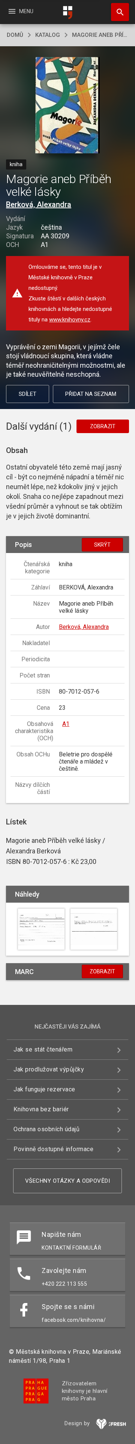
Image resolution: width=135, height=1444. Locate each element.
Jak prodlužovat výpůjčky (49, 1069)
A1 (65, 723)
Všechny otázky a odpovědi (67, 1180)
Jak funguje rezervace (44, 1089)
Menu (20, 11)
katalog (47, 35)
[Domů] (67, 12)
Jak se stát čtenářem (43, 1049)
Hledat (117, 12)
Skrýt (102, 545)
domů (15, 35)
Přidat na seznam (90, 394)
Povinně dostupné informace (53, 1149)
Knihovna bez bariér (41, 1109)
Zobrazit (103, 426)
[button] (67, 105)
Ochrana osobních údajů (47, 1129)
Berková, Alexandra (38, 204)
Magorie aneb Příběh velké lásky (100, 35)
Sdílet (27, 394)
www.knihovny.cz (69, 319)
